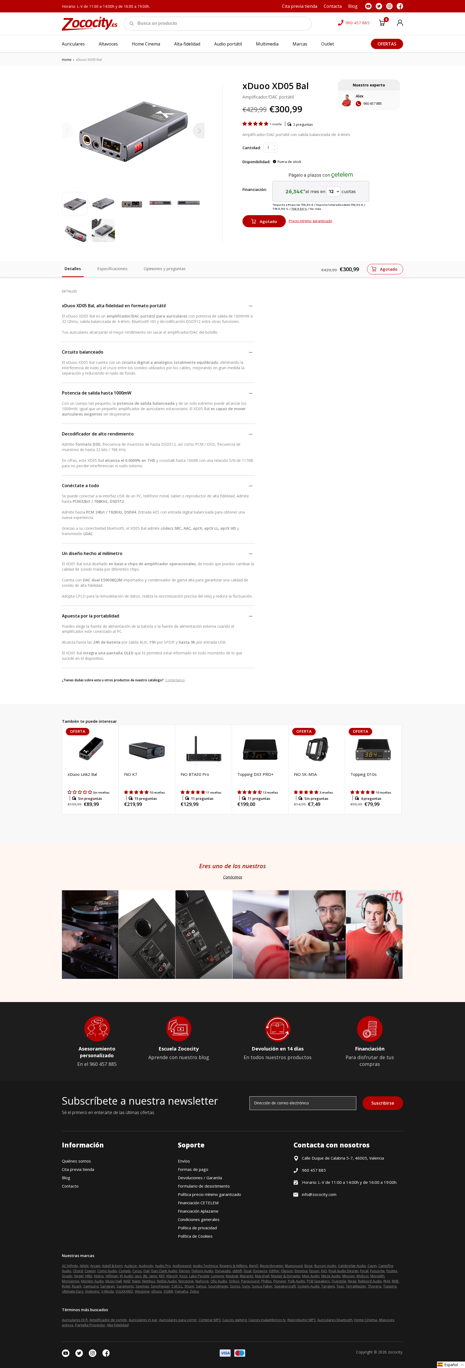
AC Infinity (70, 1265)
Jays (138, 1275)
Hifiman (111, 1275)
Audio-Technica (205, 1265)
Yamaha (181, 1291)
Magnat (232, 1275)
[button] (255, 124)
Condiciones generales (199, 1219)
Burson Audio (325, 1265)
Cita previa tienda (78, 1169)
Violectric (92, 1291)
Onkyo (234, 1281)
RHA (386, 1281)
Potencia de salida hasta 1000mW (96, 393)
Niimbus (148, 1281)
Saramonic (125, 1286)
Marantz (246, 1275)
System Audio (308, 1286)
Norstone (186, 1281)
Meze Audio (331, 1275)
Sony (246, 1286)
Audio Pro (163, 1265)
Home (67, 59)
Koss (183, 1275)
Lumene (217, 1275)
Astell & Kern (112, 1265)
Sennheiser (160, 1286)
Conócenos (232, 877)
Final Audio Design (343, 1270)
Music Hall (113, 1281)
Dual (247, 1270)
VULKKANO (124, 1291)
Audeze (130, 1265)
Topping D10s (363, 774)
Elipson (287, 1270)
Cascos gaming (234, 1319)
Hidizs (99, 1275)
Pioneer (279, 1281)
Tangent (328, 1286)
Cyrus (137, 1270)
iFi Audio (126, 1275)
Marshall (262, 1275)
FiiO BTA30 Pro (195, 774)
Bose (308, 1265)
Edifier (274, 1270)
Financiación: (254, 189)
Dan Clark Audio (164, 1270)
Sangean (107, 1286)
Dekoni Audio (202, 1270)
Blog (66, 1177)
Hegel (78, 1275)
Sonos (235, 1286)
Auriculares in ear (143, 1319)
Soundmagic (218, 1286)
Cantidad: (251, 147)
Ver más (315, 209)
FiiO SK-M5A (305, 774)
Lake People (199, 1275)
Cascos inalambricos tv (267, 1319)
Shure (189, 1286)
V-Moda (107, 1291)
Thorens (375, 1286)
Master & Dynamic (286, 1275)
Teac (340, 1286)
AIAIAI (84, 1265)
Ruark (77, 1286)
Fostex (391, 1270)
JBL (145, 1275)
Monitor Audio (92, 1281)
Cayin (372, 1265)
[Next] (199, 130)
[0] (382, 23)
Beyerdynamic (271, 1265)
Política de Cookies (195, 1236)
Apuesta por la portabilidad (90, 616)
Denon (184, 1270)
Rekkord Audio (370, 1281)
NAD (127, 1281)
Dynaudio (223, 1270)
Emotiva (301, 1270)
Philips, (267, 1281)
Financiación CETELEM (198, 1202)
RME (395, 1281)
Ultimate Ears (72, 1291)
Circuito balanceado (82, 352)
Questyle (339, 1281)
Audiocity (146, 1265)
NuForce (202, 1281)
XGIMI (168, 1291)
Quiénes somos (76, 1161)
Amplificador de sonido (108, 1319)
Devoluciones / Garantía (200, 1177)
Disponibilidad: (256, 161)
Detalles (73, 268)
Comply (125, 1270)
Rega (352, 1281)
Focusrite (377, 1270)
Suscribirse (382, 1103)
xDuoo (156, 1291)
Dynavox (260, 1270)
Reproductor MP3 (301, 1319)
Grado (67, 1275)
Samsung (90, 1286)
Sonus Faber (262, 1286)
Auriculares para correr (178, 1319)
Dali (146, 1270)
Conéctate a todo (80, 485)
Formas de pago (193, 1169)
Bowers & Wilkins (234, 1265)
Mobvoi (363, 1275)
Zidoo (194, 1291)
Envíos (184, 1161)
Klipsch (172, 1275)
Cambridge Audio (352, 1265)
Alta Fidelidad (118, 1324)
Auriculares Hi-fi (75, 1319)
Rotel (66, 1286)
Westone (142, 1291)
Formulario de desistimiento (204, 1186)
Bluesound (294, 1265)
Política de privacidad (197, 1227)
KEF (162, 1275)
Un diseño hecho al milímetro (92, 553)
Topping (389, 1286)
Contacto (70, 1186)
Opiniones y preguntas (165, 268)
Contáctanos (175, 680)
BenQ (253, 1265)
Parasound (250, 1281)
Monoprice (70, 1281)
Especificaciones (112, 268)
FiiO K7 (130, 774)
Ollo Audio (218, 1281)
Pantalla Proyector (90, 1324)
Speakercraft (285, 1286)
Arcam (95, 1265)
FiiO (324, 1270)
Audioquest (181, 1265)
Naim (136, 1281)
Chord (78, 1270)
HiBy (88, 1275)
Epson (314, 1270)
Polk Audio (296, 1281)
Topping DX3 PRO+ (255, 774)
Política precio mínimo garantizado (209, 1194)
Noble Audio (167, 1281)
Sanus (201, 1286)
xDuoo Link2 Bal (82, 774)
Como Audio (107, 1270)
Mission (348, 1275)
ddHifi (237, 1270)
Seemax (142, 1286)
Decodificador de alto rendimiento (98, 434)
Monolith (377, 1275)
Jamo (153, 1275)
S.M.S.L (177, 1286)
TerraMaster (356, 1286)
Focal (364, 1270)
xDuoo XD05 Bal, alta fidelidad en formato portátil (114, 306)
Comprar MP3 (210, 1319)
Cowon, (90, 1270)
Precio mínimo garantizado (310, 220)
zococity (395, 1352)
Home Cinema (365, 1319)
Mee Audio (311, 1275)
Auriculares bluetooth (335, 1319)
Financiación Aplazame (198, 1211)
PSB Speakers (318, 1281)
